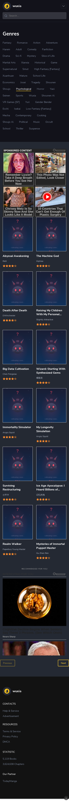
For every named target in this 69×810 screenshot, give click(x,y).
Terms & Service (12, 731)
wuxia (17, 6)
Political (23, 122)
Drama (6, 56)
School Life (39, 75)
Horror (40, 89)
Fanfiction (47, 49)
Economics (9, 82)
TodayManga (10, 781)
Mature (23, 75)
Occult (49, 122)
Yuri (27, 102)
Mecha (6, 115)
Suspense (34, 128)
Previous (7, 663)
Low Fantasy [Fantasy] (38, 108)
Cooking (41, 115)
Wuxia (32, 95)
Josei (23, 82)
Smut (25, 69)
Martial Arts (9, 62)
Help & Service (11, 711)
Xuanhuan (8, 75)
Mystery (31, 56)
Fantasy (7, 42)
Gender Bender (43, 102)
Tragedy (35, 82)
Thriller (19, 128)
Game (54, 62)
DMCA (6, 741)
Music (36, 122)
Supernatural (10, 69)
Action (36, 42)
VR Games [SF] (11, 102)
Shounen (51, 82)
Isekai (17, 108)
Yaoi (52, 89)
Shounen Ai (48, 95)
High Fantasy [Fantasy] (47, 69)
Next (63, 663)
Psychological (23, 89)
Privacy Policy (10, 736)
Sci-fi (18, 56)
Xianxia (25, 62)
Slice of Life (48, 56)
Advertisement (11, 716)
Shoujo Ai (8, 122)
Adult (19, 49)
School (6, 128)
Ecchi (5, 108)
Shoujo (6, 89)
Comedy (31, 49)
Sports (19, 95)
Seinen (6, 95)
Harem (6, 49)
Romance (22, 42)
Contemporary (23, 115)
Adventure (52, 42)
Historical (40, 62)
